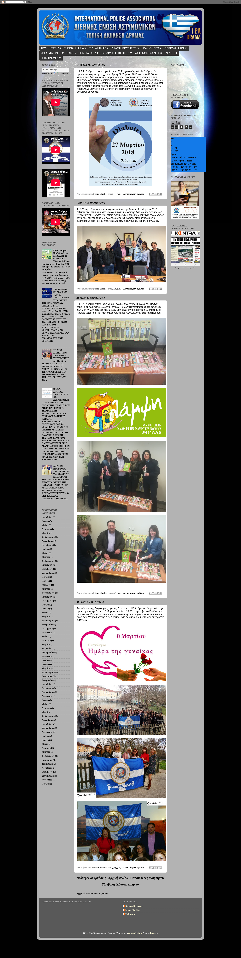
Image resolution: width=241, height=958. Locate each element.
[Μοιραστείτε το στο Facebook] (158, 194)
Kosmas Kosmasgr (134, 906)
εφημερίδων (191, 268)
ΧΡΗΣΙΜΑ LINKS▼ (52, 53)
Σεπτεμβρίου (48, 573)
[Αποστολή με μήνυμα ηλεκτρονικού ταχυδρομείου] (150, 194)
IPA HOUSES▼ (152, 48)
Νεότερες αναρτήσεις (91, 878)
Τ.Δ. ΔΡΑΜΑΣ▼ (99, 48)
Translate (63, 73)
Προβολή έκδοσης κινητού (120, 884)
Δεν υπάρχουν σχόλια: (133, 194)
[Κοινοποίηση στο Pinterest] (161, 194)
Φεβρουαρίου (48, 537)
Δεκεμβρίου (47, 541)
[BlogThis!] (153, 194)
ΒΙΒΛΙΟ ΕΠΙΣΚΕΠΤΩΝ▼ (117, 53)
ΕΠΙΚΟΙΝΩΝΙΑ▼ (50, 58)
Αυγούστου (47, 632)
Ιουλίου (45, 549)
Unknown (130, 914)
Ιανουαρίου (47, 565)
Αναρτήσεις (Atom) (98, 893)
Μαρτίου (46, 533)
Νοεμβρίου (47, 517)
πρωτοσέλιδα (182, 268)
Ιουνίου (45, 521)
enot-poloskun (135, 933)
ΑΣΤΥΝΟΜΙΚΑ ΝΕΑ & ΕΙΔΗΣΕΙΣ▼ (156, 53)
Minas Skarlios (132, 910)
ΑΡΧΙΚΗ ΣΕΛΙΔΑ (50, 48)
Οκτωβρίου (47, 545)
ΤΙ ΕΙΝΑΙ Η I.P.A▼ (75, 48)
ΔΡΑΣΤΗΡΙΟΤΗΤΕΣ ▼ (126, 48)
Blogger (153, 933)
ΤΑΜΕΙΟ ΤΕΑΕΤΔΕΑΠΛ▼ (83, 53)
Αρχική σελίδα (118, 878)
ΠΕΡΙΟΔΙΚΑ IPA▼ (176, 48)
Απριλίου (46, 529)
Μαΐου (45, 525)
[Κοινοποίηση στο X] (155, 194)
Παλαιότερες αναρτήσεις (147, 878)
